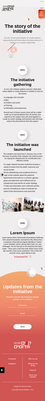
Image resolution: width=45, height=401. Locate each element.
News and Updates (33, 376)
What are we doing (33, 365)
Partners (33, 370)
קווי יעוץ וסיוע (41, 14)
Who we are (33, 359)
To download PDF (21, 257)
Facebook (12, 359)
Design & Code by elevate (22, 386)
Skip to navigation (7, 3)
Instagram (12, 364)
